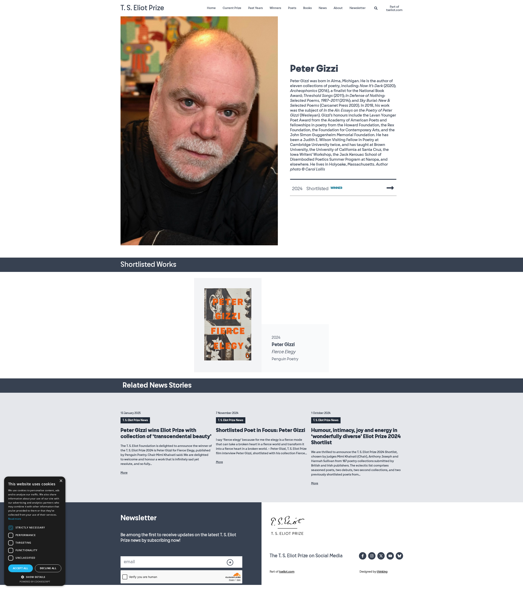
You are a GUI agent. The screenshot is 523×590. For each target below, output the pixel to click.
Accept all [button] (20, 568)
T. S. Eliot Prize (142, 8)
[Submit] (230, 562)
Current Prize (232, 8)
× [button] (60, 480)
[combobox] (377, 8)
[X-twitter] (381, 556)
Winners (275, 8)
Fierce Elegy (284, 351)
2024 (276, 337)
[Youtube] (390, 556)
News (323, 8)
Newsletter (357, 8)
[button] (34, 577)
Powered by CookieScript (35, 581)
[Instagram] (371, 556)
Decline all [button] (48, 568)
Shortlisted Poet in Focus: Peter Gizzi (260, 430)
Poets (292, 8)
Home (211, 8)
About (338, 8)
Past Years (255, 8)
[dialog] (34, 531)
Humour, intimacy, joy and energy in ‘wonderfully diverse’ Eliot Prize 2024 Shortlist (356, 436)
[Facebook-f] (362, 556)
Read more (14, 518)
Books (307, 8)
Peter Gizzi (283, 344)
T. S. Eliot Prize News (135, 420)
